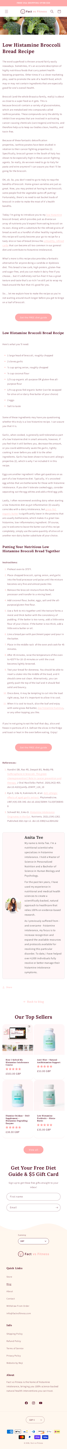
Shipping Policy (15, 1333)
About (10, 1291)
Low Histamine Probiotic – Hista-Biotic (46, 1118)
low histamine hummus (50, 707)
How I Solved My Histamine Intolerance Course (17, 1062)
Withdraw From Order (18, 1305)
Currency (22, 1235)
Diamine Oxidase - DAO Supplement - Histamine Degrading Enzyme (18, 1119)
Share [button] (9, 987)
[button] (6, 11)
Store (9, 1276)
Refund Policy (14, 1341)
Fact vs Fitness (37, 1443)
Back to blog (35, 1001)
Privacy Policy (14, 1355)
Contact (11, 1298)
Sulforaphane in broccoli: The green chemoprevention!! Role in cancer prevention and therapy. (34, 778)
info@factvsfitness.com (19, 1313)
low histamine (54, 214)
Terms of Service (15, 1348)
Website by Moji (15, 1362)
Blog (9, 1284)
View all (33, 1149)
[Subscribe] (56, 1207)
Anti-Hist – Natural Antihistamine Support (48, 1061)
